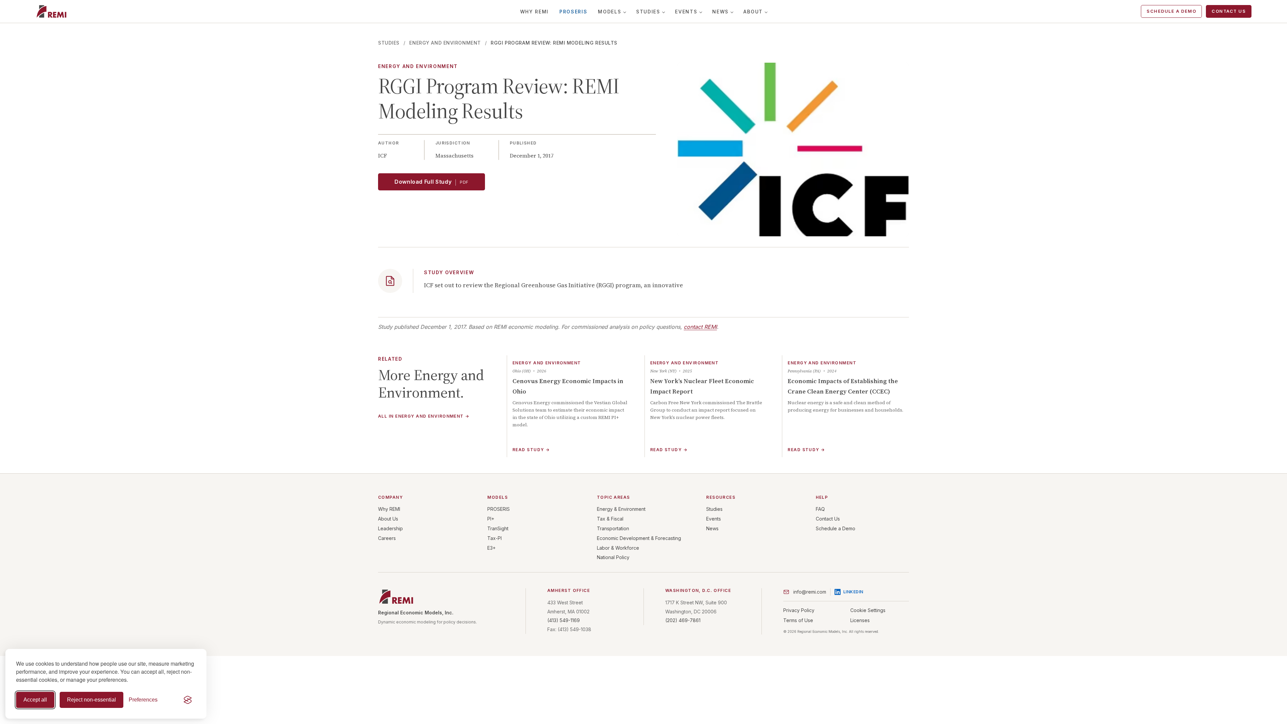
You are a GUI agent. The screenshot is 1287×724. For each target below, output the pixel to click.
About (752, 11)
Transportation (613, 528)
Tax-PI (494, 538)
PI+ (490, 519)
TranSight (497, 528)
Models (609, 11)
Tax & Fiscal (610, 519)
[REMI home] (51, 11)
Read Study (531, 450)
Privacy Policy (798, 610)
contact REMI (700, 326)
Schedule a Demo (1171, 11)
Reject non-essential (91, 700)
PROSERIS (573, 11)
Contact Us (1229, 11)
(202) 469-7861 (682, 620)
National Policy (613, 557)
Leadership (390, 528)
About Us (388, 519)
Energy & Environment (621, 509)
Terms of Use (798, 620)
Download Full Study (431, 181)
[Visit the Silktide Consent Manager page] (188, 700)
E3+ (491, 548)
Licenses (860, 620)
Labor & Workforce (618, 548)
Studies (648, 11)
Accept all (35, 700)
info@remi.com (809, 592)
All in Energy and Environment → (424, 416)
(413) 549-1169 (563, 620)
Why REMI (534, 11)
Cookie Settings (867, 610)
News (720, 11)
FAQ (820, 509)
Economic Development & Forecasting (639, 538)
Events (686, 11)
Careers (387, 538)
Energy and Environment (445, 43)
